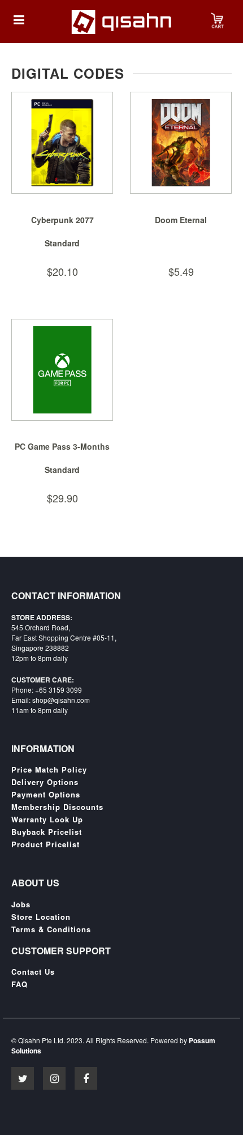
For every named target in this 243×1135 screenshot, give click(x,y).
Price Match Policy (49, 770)
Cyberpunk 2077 (62, 219)
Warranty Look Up (47, 819)
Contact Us (33, 972)
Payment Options (45, 795)
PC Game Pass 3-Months (62, 446)
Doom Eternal (181, 219)
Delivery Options (45, 782)
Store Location (41, 917)
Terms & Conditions (51, 929)
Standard (62, 243)
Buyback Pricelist (46, 832)
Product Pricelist (45, 844)
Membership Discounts (57, 807)
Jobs (21, 904)
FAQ (19, 984)
